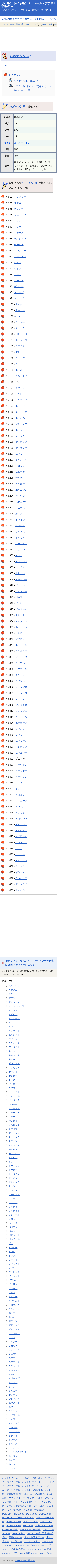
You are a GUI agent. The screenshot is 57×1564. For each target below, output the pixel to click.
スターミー (21, 328)
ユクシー (20, 854)
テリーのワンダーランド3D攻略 (18, 1517)
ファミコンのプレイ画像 (39, 1549)
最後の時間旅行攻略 (34, 1537)
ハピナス (20, 507)
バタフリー (20, 196)
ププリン (20, 388)
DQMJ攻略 (31, 1513)
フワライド (21, 734)
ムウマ (18, 453)
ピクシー (19, 208)
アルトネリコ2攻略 (22, 1502)
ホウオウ (20, 519)
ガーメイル (21, 716)
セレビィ (20, 525)
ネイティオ (21, 411)
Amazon (6, 1553)
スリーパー (20, 298)
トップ (5, 24)
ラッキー (20, 322)
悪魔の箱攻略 (15, 1537)
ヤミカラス (21, 441)
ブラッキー (21, 436)
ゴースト (19, 280)
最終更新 (20, 24)
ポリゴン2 (20, 489)
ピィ (11, 1243)
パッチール (21, 609)
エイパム (20, 418)
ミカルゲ (20, 794)
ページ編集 (47, 24)
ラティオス (21, 693)
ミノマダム (21, 710)
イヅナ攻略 (16, 1541)
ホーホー (20, 370)
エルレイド (21, 830)
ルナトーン (21, 627)
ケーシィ (19, 244)
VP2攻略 (27, 1509)
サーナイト (21, 543)
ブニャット (14, 1276)
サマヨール (21, 669)
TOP (4, 65)
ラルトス (20, 531)
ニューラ (20, 471)
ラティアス (21, 687)
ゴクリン (20, 585)
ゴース (17, 274)
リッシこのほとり (17, 1452)
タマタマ (20, 304)
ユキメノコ (21, 842)
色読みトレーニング (41, 1545)
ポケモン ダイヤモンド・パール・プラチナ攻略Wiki (28, 5)
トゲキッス (21, 812)
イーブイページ (16, 1006)
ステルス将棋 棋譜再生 (13, 1549)
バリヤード (21, 334)
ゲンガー (19, 286)
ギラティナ (21, 872)
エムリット (21, 860)
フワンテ (20, 728)
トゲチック (21, 400)
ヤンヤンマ (21, 424)
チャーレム (21, 579)
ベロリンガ (21, 316)
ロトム (18, 848)
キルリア (20, 537)
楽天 (15, 1553)
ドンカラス (21, 746)
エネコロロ (21, 561)
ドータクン (21, 776)
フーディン (20, 256)
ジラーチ (20, 699)
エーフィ (20, 429)
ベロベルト (21, 806)
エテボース (21, 722)
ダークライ (21, 884)
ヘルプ (35, 24)
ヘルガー (20, 483)
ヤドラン (19, 268)
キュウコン (20, 214)
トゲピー (20, 394)
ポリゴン (20, 352)
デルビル (20, 477)
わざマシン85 (19, 56)
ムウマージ (21, 740)
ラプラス (20, 346)
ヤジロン (20, 639)
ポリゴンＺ (21, 824)
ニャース (19, 232)
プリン (17, 220)
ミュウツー (21, 358)
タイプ (7, 143)
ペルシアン (20, 238)
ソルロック (21, 633)
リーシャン (21, 764)
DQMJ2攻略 (45, 1513)
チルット (20, 615)
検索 (28, 24)
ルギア (18, 513)
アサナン (20, 573)
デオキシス (21, 705)
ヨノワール (21, 836)
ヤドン (17, 262)
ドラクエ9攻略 (14, 1525)
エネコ (18, 555)
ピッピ (17, 202)
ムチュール (21, 501)
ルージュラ (21, 340)
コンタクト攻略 (32, 1541)
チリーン (20, 675)
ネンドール (21, 645)
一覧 (12, 24)
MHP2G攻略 (18, 1533)
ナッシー (20, 310)
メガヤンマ (21, 818)
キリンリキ (21, 459)
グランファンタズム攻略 (19, 1505)
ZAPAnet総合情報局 (12, 19)
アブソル (20, 681)
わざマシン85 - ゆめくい (27, 81)
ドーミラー (21, 770)
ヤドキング (21, 447)
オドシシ (20, 495)
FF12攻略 (28, 1525)
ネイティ (20, 406)
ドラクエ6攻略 (14, 1521)
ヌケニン (20, 549)
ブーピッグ (21, 603)
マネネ (18, 782)
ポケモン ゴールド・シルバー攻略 (19, 1478)
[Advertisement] (28, 36)
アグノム (20, 866)
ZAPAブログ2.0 (21, 1545)
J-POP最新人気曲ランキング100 (35, 1553)
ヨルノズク (21, 376)
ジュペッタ (21, 657)
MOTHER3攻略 (10, 1529)
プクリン (19, 226)
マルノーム (21, 591)
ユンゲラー (20, 250)
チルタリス (21, 621)
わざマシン (14, 986)
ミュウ (18, 364)
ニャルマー (21, 752)
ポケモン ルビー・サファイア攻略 (26, 1498)
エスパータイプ (22, 142)
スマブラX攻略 (14, 1509)
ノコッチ (20, 465)
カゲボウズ (21, 651)
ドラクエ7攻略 (30, 1521)
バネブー (20, 597)
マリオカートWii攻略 (30, 1529)
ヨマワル (20, 663)
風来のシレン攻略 (44, 1525)
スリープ (19, 292)
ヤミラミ (20, 567)
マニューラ (21, 800)
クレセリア (21, 878)
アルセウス (21, 890)
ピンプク (20, 788)
